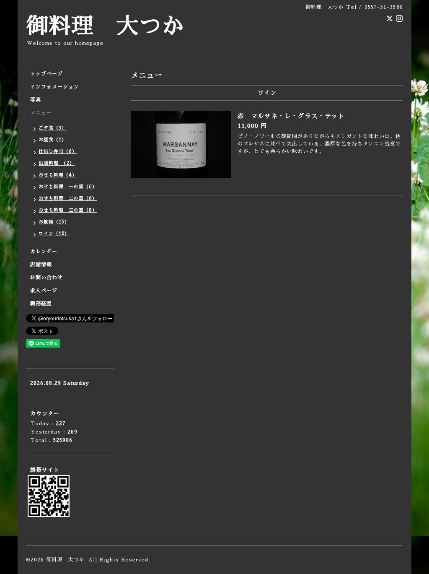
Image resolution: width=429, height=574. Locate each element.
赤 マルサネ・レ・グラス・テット (291, 116)
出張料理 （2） (57, 163)
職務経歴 (41, 303)
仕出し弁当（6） (58, 151)
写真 (35, 99)
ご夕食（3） (53, 128)
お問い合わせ (46, 277)
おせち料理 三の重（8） (68, 210)
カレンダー (43, 251)
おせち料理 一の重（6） (68, 186)
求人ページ (43, 290)
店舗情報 (41, 264)
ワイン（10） (54, 233)
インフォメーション (54, 86)
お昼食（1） (53, 140)
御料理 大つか (105, 26)
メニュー (41, 112)
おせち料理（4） (58, 175)
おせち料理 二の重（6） (68, 198)
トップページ (46, 73)
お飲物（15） (54, 222)
